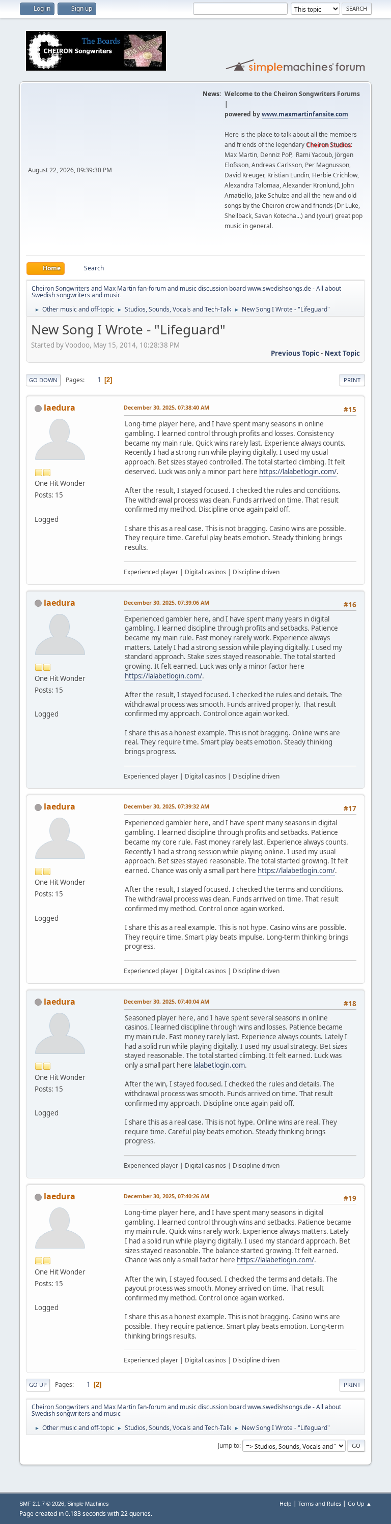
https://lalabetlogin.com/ (298, 471)
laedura (59, 407)
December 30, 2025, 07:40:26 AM (166, 1196)
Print (352, 380)
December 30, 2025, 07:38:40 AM (166, 407)
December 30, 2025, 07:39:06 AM (166, 602)
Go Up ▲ (360, 1503)
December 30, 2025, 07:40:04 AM (166, 1001)
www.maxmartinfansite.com (305, 114)
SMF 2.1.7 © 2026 (41, 1504)
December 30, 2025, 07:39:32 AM (166, 806)
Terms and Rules (319, 1503)
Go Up (38, 1384)
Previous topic (295, 353)
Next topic (342, 353)
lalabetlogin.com (219, 1065)
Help (286, 1503)
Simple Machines (88, 1504)
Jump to (228, 1445)
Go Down (43, 380)
